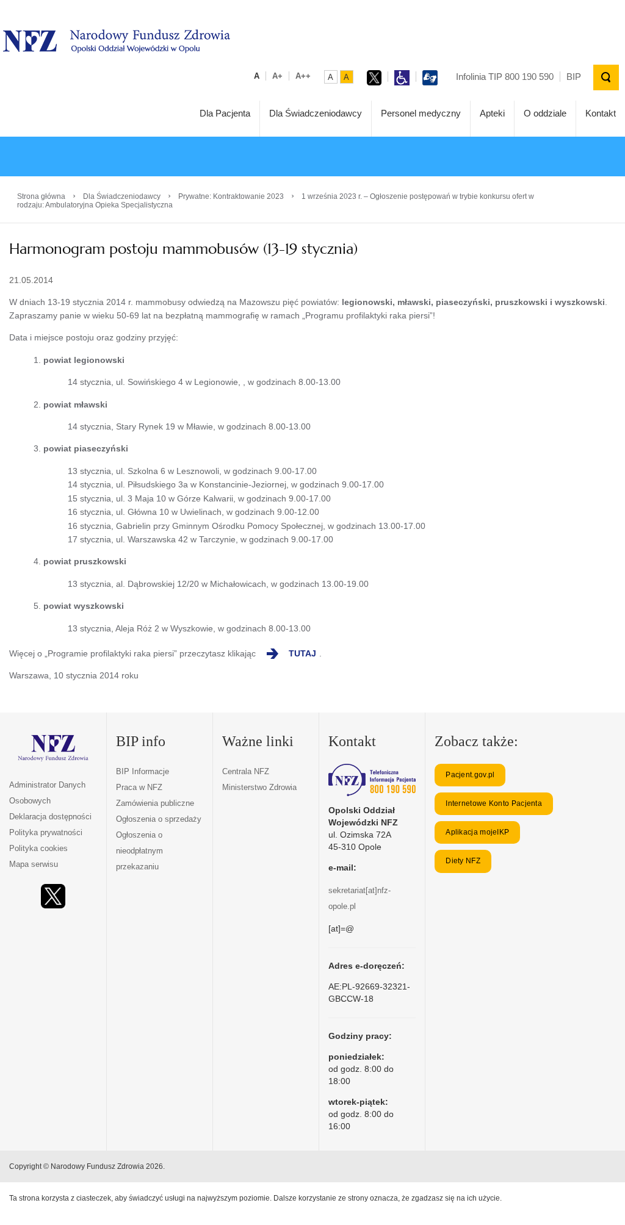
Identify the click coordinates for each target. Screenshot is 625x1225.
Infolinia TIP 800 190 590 (505, 76)
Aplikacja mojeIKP (477, 832)
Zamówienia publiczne (155, 803)
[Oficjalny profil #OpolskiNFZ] (53, 896)
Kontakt (600, 113)
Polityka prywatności (45, 832)
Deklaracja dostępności (50, 816)
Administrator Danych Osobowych (47, 792)
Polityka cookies (38, 848)
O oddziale (545, 113)
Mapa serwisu (33, 864)
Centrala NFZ (245, 771)
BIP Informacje (142, 771)
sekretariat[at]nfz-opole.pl (359, 898)
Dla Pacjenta (225, 113)
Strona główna (41, 196)
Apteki (492, 113)
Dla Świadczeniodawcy (315, 113)
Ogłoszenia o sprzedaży (158, 819)
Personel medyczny (421, 113)
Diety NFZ (463, 861)
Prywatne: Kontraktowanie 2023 (231, 196)
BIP (573, 76)
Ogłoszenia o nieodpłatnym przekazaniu (139, 850)
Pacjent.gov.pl (470, 775)
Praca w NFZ (139, 787)
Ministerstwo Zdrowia (259, 787)
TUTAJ (302, 653)
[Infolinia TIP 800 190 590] (372, 780)
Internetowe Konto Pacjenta (494, 803)
